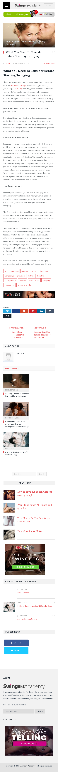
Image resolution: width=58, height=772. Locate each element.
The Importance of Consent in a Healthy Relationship (17, 395)
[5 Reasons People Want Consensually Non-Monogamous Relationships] (16, 410)
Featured (25, 483)
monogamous (10, 280)
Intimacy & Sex (49, 63)
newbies (22, 280)
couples (24, 271)
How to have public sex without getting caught (34, 493)
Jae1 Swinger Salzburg (27, 619)
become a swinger (18, 85)
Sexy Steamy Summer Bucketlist (18, 335)
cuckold (34, 271)
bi (5, 271)
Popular (9, 581)
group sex (21, 276)
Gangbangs (9, 276)
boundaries (14, 271)
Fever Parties (23, 593)
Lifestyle (40, 276)
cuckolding (17, 89)
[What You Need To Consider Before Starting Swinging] (29, 35)
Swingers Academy (27, 766)
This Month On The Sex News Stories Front (33, 520)
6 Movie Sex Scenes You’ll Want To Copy (16, 453)
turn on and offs (24, 285)
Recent (19, 581)
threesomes (10, 285)
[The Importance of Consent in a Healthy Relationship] (16, 382)
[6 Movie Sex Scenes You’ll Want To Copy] (16, 440)
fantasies (44, 271)
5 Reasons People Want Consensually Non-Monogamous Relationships (17, 424)
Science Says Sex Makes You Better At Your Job (42, 335)
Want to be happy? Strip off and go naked (34, 506)
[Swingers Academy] (29, 5)
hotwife (31, 276)
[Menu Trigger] (6, 5)
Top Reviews (30, 581)
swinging (46, 280)
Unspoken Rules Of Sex (29, 531)
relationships (34, 280)
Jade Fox (9, 63)
